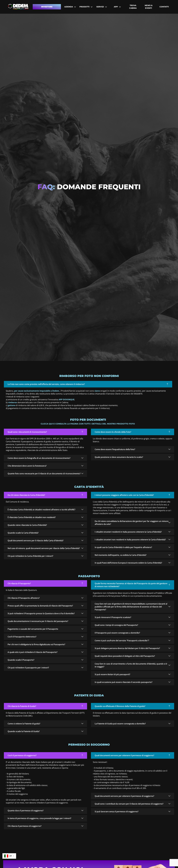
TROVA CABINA (133, 6)
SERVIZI (100, 7)
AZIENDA (68, 7)
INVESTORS (46, 7)
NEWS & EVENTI (148, 6)
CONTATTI (164, 7)
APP (116, 7)
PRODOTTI (84, 7)
